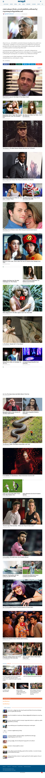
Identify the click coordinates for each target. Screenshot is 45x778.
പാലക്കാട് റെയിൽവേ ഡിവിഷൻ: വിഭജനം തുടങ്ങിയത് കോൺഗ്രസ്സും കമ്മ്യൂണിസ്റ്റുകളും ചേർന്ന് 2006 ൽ (22, 736)
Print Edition (7, 60)
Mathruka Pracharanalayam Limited (8, 768)
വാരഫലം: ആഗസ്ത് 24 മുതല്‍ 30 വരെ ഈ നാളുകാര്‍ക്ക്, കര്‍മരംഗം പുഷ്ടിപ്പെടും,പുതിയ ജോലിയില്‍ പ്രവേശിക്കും (25, 721)
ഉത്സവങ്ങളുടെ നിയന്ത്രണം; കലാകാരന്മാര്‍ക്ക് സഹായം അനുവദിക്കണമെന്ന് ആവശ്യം (35, 692)
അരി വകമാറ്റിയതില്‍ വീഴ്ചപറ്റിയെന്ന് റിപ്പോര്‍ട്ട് (32, 676)
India (20, 4)
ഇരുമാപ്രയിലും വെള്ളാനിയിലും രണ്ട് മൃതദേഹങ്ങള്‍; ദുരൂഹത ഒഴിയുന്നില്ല (21, 692)
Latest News (6, 4)
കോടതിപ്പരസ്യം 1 (6, 701)
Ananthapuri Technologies (12, 770)
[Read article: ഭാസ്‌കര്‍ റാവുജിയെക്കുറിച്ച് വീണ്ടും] (5, 731)
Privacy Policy (20, 766)
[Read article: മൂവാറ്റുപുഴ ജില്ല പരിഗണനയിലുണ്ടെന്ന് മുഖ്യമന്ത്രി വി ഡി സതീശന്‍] (5, 741)
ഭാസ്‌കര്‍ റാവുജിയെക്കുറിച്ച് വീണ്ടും (15, 730)
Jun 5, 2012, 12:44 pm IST (18, 13)
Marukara (28, 4)
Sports (38, 4)
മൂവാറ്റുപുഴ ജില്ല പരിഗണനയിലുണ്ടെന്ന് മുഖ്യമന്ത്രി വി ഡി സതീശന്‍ (21, 740)
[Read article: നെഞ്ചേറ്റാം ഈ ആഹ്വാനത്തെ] (9, 686)
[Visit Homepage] (21, 1)
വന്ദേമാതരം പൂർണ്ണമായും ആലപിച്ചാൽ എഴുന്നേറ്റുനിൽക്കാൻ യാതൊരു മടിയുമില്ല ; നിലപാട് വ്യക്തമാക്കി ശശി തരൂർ (24, 711)
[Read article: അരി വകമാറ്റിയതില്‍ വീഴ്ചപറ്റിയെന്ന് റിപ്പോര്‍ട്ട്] (32, 670)
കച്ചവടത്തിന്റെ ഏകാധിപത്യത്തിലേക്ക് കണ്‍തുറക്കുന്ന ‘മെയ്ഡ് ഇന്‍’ (21, 725)
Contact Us (9, 766)
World (23, 4)
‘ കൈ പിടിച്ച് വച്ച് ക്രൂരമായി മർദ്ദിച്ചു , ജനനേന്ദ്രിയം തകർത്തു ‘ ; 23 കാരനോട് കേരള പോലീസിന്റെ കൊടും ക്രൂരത (24, 751)
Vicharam (34, 4)
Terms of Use (14, 766)
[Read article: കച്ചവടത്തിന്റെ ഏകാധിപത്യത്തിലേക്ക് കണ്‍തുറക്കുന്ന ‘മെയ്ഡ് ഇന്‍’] (5, 726)
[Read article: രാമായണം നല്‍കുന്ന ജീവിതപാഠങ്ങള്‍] (5, 746)
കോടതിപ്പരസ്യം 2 (6, 703)
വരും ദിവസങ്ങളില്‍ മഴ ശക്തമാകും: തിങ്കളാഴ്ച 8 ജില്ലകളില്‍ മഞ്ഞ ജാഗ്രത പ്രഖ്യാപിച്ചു (25, 715)
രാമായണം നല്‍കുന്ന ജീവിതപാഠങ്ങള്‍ (15, 746)
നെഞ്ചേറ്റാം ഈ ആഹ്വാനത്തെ (6, 690)
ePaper (11, 4)
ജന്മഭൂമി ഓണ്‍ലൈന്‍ (9, 13)
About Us (4, 766)
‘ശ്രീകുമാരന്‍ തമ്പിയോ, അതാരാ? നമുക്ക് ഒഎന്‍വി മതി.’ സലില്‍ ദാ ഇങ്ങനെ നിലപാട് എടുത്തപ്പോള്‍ (24, 756)
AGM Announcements (27, 766)
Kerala (15, 4)
